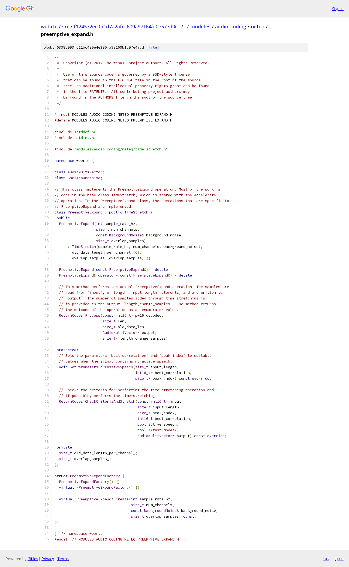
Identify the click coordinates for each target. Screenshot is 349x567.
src (65, 26)
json (339, 558)
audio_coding (230, 26)
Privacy (47, 558)
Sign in (338, 8)
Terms (63, 558)
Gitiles (33, 558)
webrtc (49, 26)
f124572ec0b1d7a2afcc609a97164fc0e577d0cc (127, 26)
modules (200, 26)
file (152, 47)
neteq (257, 26)
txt (326, 558)
